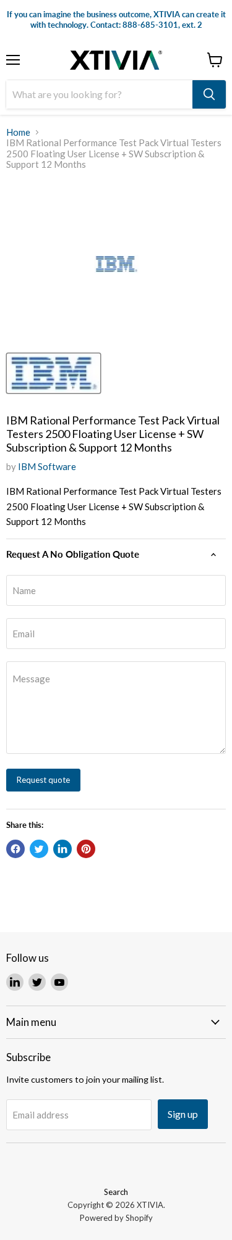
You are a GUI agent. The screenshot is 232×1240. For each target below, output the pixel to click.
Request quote (43, 780)
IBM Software (47, 466)
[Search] (209, 94)
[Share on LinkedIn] (62, 849)
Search (116, 1192)
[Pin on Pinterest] (86, 849)
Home (18, 132)
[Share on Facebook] (15, 849)
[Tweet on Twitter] (39, 849)
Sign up (183, 1114)
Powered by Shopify (116, 1218)
